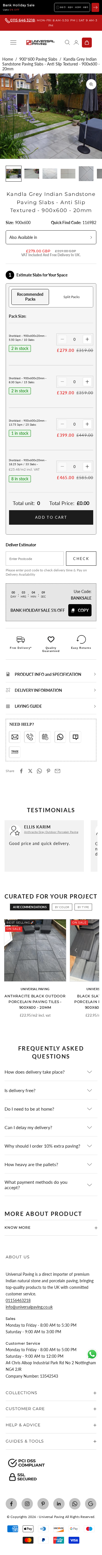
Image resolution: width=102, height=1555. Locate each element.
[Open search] (67, 42)
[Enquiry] (75, 736)
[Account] (76, 42)
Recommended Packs (30, 296)
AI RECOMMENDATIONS (29, 907)
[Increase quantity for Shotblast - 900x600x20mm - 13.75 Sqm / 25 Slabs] (87, 424)
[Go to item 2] (32, 174)
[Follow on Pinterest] (43, 1504)
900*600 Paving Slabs (38, 59)
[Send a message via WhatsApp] (92, 1354)
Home (7, 59)
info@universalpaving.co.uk (29, 1306)
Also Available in (23, 237)
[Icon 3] (45, 736)
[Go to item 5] (86, 174)
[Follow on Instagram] (27, 1504)
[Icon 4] (60, 736)
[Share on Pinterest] (48, 771)
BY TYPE (83, 907)
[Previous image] (10, 950)
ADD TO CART (51, 517)
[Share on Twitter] (30, 771)
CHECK (81, 558)
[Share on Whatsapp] (39, 771)
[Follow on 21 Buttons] (91, 1504)
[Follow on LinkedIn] (59, 1504)
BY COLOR (62, 907)
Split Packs (71, 297)
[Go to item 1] (14, 174)
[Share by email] (57, 771)
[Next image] (60, 950)
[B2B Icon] (14, 752)
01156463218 (18, 1300)
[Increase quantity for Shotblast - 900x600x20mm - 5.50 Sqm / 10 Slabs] (87, 339)
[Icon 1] (14, 736)
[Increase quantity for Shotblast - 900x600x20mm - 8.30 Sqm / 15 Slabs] (87, 381)
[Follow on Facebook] (11, 1504)
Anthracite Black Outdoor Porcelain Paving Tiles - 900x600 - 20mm (35, 1002)
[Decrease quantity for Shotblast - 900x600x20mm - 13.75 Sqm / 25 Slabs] (62, 424)
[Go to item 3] (50, 174)
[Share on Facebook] (21, 771)
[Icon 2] (30, 736)
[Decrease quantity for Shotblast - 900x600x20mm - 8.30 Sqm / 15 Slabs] (62, 381)
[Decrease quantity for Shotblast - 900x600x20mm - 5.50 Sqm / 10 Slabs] (62, 339)
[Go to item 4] (68, 174)
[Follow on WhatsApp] (75, 1504)
